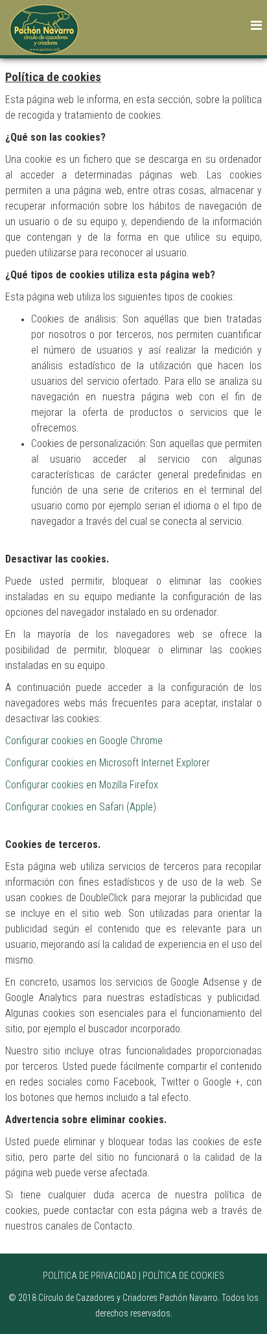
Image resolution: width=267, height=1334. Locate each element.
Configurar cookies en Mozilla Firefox (81, 785)
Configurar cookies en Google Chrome (84, 740)
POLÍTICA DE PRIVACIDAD (90, 1275)
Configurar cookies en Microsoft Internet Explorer (107, 763)
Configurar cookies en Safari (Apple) (80, 807)
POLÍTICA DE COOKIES (183, 1275)
